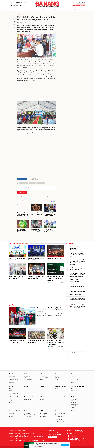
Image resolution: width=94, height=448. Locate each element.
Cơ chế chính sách (27, 416)
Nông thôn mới (12, 418)
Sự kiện (56, 379)
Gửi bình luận (22, 192)
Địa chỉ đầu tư (27, 413)
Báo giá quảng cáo (52, 436)
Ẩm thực (57, 376)
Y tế (43, 9)
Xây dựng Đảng (12, 376)
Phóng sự (73, 400)
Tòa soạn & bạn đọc (29, 396)
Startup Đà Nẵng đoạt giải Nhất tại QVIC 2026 (36, 259)
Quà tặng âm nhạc (59, 419)
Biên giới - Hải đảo (12, 402)
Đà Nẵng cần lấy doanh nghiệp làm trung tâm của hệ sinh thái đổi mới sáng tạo (77, 299)
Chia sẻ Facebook (22, 179)
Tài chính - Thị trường (44, 381)
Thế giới (54, 9)
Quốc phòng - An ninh (14, 396)
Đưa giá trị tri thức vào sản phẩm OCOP (17, 259)
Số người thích (53, 196)
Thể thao (50, 9)
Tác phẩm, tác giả (74, 379)
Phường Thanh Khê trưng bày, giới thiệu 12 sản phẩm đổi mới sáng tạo (77, 286)
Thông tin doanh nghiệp (45, 396)
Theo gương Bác (12, 377)
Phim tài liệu (73, 402)
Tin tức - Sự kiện (74, 399)
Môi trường (11, 388)
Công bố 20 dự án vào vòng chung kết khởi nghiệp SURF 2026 (77, 255)
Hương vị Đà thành (74, 404)
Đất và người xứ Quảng (60, 413)
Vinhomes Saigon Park (72, 354)
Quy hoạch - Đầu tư (44, 376)
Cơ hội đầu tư (27, 410)
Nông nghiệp (11, 413)
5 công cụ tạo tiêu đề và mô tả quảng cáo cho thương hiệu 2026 (55, 278)
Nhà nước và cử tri (12, 381)
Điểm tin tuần (73, 405)
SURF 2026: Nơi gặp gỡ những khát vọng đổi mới (77, 280)
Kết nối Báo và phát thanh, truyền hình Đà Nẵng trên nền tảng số (75, 432)
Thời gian (47, 196)
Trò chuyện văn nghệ (59, 421)
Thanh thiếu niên (27, 381)
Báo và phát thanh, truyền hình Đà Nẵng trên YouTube (77, 441)
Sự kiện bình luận (44, 410)
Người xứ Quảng (74, 390)
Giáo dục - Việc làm (28, 376)
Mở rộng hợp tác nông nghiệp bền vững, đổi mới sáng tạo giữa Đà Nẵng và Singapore (77, 306)
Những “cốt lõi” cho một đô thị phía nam (36, 341)
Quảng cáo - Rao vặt (60, 396)
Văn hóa (72, 382)
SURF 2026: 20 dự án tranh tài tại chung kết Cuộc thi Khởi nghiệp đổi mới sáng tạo (77, 293)
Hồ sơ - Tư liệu (74, 388)
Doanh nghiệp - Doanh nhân (29, 414)
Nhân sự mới (11, 382)
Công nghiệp (42, 379)
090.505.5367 (76, 5)
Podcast (57, 410)
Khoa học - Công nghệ (61, 9)
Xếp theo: (43, 196)
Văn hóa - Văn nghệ (37, 9)
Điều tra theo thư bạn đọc (29, 400)
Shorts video (74, 410)
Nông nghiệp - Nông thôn (15, 410)
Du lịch (27, 9)
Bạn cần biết (42, 399)
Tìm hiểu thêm (65, 445)
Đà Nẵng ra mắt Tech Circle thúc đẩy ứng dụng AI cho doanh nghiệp (77, 248)
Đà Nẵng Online (73, 436)
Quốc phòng (11, 400)
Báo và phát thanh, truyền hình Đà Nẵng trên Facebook (77, 439)
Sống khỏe (11, 390)
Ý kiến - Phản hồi (27, 399)
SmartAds (40, 446)
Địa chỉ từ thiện (12, 391)
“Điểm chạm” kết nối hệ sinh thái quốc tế (16, 277)
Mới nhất (21, 5)
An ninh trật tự (11, 399)
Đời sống (46, 9)
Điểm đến (57, 377)
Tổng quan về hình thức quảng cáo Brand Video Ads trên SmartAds (55, 342)
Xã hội (20, 9)
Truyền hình (74, 396)
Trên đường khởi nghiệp (60, 423)
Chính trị (16, 9)
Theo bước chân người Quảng (73, 9)
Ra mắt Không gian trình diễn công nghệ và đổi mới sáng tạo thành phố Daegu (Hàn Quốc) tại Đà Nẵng (77, 262)
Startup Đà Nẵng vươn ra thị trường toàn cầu (36, 277)
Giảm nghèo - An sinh (28, 379)
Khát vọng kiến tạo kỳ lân (54, 258)
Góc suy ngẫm (43, 414)
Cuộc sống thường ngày (13, 393)
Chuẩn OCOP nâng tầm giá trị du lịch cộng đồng (77, 268)
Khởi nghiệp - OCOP (31, 14)
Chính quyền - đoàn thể (13, 379)
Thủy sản (10, 414)
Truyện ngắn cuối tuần (59, 416)
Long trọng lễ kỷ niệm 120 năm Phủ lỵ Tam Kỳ (17, 341)
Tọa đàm (73, 407)
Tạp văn (72, 381)
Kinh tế (23, 9)
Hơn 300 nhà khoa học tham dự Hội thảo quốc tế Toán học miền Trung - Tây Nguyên (50, 309)
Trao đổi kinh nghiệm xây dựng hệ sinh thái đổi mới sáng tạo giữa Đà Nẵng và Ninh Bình (77, 275)
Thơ (72, 376)
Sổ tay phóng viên (43, 416)
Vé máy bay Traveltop (72, 352)
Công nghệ (57, 388)
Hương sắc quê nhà (59, 418)
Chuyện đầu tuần (43, 413)
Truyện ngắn (73, 377)
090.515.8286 (82, 5)
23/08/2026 (13, 5)
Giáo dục (31, 9)
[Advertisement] (36, 92)
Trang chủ (19, 14)
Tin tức (56, 414)
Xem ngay (61, 282)
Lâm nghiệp (11, 416)
